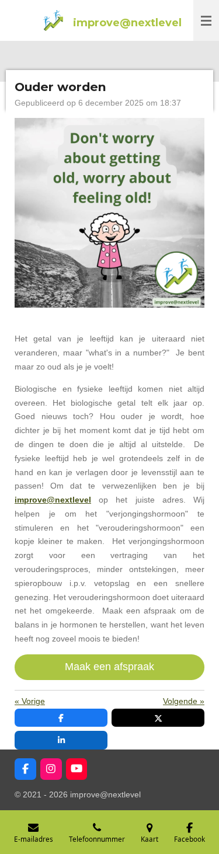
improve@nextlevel (53, 499)
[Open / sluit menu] (206, 20)
